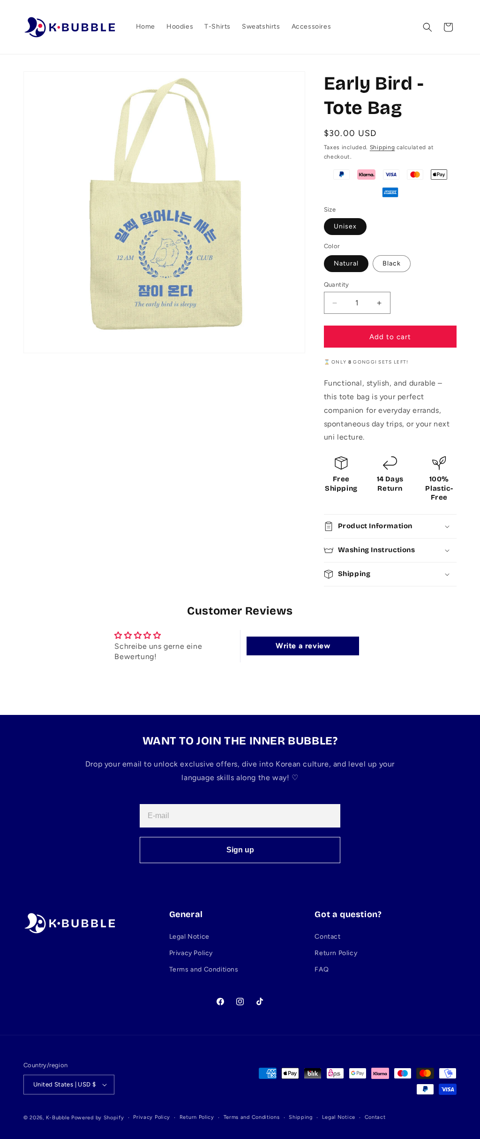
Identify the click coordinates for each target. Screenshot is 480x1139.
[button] (427, 27)
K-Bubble (58, 1118)
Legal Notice (189, 937)
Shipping (382, 147)
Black (391, 263)
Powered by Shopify (97, 1118)
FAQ (322, 969)
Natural (346, 263)
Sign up (240, 850)
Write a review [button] (303, 645)
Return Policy (336, 953)
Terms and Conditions (204, 969)
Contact (327, 937)
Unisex (345, 226)
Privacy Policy (191, 953)
